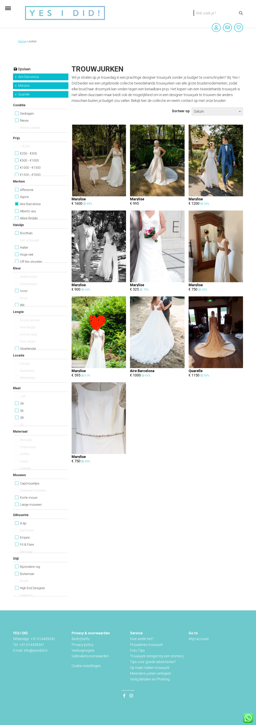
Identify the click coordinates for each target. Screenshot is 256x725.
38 (22, 418)
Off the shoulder (31, 262)
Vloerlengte (28, 349)
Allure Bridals (29, 218)
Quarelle (24, 94)
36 (22, 411)
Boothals (26, 233)
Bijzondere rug (30, 567)
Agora (24, 197)
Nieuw (24, 120)
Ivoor (24, 291)
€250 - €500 (28, 153)
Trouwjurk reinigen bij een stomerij (157, 656)
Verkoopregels (83, 650)
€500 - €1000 (29, 160)
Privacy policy (83, 645)
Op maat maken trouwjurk (149, 667)
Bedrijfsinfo (81, 639)
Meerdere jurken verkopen (150, 673)
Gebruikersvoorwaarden (90, 656)
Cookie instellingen (86, 666)
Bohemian (27, 574)
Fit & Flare (27, 544)
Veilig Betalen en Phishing (150, 679)
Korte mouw (28, 498)
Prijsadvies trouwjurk (146, 645)
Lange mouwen (31, 505)
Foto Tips (137, 650)
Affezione (26, 190)
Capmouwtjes (29, 483)
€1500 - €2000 (30, 175)
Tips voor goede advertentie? (153, 662)
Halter (24, 247)
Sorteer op (181, 111)
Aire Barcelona (28, 77)
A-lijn (23, 523)
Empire (25, 537)
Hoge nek (26, 254)
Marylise (24, 85)
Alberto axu (28, 211)
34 (22, 403)
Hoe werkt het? (142, 639)
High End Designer (32, 588)
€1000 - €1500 (30, 168)
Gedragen (27, 113)
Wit (22, 305)
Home (22, 41)
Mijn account (199, 639)
